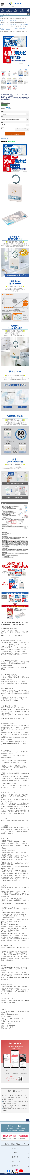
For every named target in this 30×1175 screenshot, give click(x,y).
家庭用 (2, 29)
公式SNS (15, 1166)
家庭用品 (6, 20)
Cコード (3, 122)
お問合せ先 (15, 1148)
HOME (1, 16)
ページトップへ (27, 1120)
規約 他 (15, 1153)
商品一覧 (2, 11)
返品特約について (5, 138)
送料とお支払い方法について (15, 1144)
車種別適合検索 (9, 11)
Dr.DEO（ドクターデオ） (20, 28)
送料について (4, 116)
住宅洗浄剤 (25, 24)
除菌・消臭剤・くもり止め (16, 20)
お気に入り (16, 11)
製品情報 (15, 1157)
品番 (2, 111)
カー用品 (6, 16)
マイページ (22, 11)
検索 (28, 14)
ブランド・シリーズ (9, 28)
